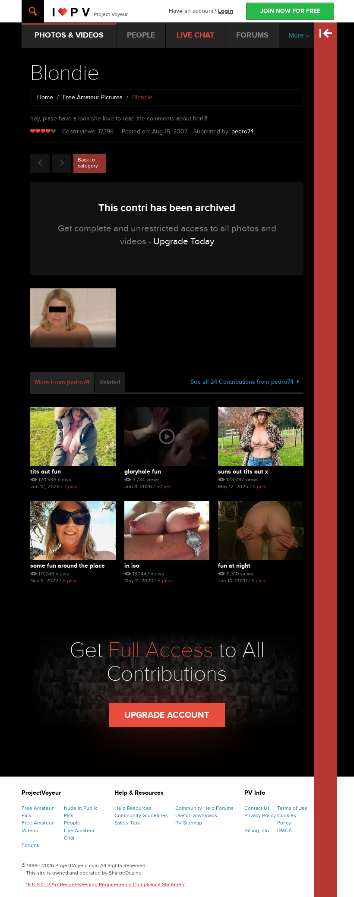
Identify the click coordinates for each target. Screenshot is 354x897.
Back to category (88, 163)
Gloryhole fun (142, 471)
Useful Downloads (196, 815)
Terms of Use (292, 808)
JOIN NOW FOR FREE (290, 11)
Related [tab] (109, 382)
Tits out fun (45, 471)
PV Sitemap (188, 823)
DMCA (284, 831)
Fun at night (234, 565)
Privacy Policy (260, 815)
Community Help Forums (204, 808)
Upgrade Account (166, 715)
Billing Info (256, 831)
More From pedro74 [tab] (62, 382)
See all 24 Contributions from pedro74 (243, 381)
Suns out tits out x (243, 471)
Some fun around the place (67, 565)
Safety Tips (127, 823)
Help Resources (133, 808)
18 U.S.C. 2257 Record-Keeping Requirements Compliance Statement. (106, 884)
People (72, 823)
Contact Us (257, 808)
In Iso (131, 565)
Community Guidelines (141, 815)
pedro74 (242, 131)
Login (225, 11)
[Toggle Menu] (33, 11)
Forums (30, 845)
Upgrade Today (183, 241)
